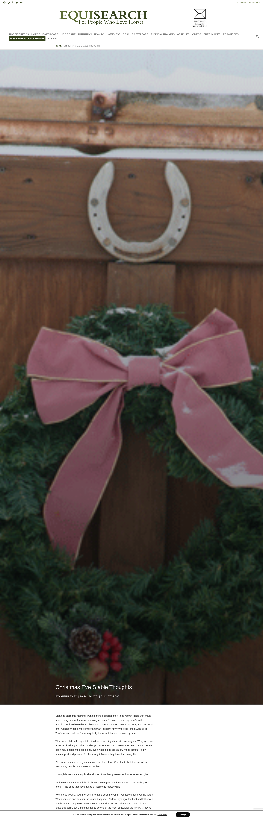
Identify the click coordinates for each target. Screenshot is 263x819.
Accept (183, 814)
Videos (196, 34)
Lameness (113, 34)
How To (99, 34)
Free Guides (212, 34)
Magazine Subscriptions (27, 38)
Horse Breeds (19, 34)
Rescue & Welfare (135, 34)
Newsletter (254, 3)
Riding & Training (163, 34)
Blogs (52, 38)
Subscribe (242, 3)
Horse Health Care (44, 34)
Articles (183, 34)
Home (58, 46)
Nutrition (85, 34)
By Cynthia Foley (66, 696)
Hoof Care (68, 34)
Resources (231, 34)
